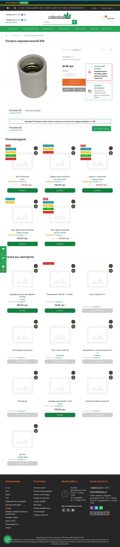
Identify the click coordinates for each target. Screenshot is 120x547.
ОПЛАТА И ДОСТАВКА (32, 8)
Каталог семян (39, 488)
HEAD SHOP (64, 29)
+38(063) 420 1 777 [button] (99, 488)
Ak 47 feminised (22, 176)
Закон (8, 494)
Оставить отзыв (101, 128)
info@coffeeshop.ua (98, 492)
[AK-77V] (22, 439)
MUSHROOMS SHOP (30, 29)
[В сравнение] (110, 49)
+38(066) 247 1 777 (13, 20)
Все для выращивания (43, 491)
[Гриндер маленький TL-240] (60, 385)
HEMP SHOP (80, 29)
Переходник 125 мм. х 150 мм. (60, 294)
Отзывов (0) (15, 110)
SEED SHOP (12, 29)
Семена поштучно (41, 515)
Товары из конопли (41, 498)
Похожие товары (33, 110)
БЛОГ (41, 8)
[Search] (74, 22)
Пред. (67, 90)
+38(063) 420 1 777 (13, 14)
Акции (8, 508)
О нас (8, 488)
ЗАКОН (55, 8)
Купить (22, 190)
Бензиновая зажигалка (22, 350)
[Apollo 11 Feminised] (97, 161)
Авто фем (37, 505)
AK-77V (22, 454)
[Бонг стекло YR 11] (97, 279)
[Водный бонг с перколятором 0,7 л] (97, 335)
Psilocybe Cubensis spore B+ (97, 401)
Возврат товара (12, 517)
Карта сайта (10, 521)
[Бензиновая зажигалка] (22, 335)
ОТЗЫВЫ (64, 8)
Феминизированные (42, 508)
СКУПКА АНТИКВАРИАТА (76, 8)
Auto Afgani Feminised (60, 230)
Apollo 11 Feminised (97, 176)
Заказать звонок (11, 22)
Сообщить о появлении (74, 82)
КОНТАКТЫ (48, 8)
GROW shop (16, 35)
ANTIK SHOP (106, 29)
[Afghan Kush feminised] (60, 161)
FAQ (59, 8)
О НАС (22, 8)
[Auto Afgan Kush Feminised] (22, 214)
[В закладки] (103, 49)
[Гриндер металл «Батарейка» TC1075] (22, 279)
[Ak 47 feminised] (22, 161)
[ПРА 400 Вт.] (22, 385)
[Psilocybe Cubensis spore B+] (97, 385)
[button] (9, 8)
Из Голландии (39, 511)
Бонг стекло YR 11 (97, 294)
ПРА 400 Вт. (22, 401)
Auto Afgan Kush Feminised (22, 230)
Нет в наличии (97, 310)
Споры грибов (39, 501)
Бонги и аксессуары (42, 494)
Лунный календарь (13, 505)
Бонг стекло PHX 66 (60, 350)
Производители (12, 524)
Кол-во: (65, 71)
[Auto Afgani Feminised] (60, 214)
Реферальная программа (16, 501)
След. (80, 90)
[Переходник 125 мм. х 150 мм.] (60, 279)
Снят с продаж (22, 415)
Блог (7, 491)
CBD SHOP (94, 29)
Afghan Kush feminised (59, 176)
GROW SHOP (47, 29)
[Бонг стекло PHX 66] (60, 335)
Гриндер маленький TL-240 (60, 401)
